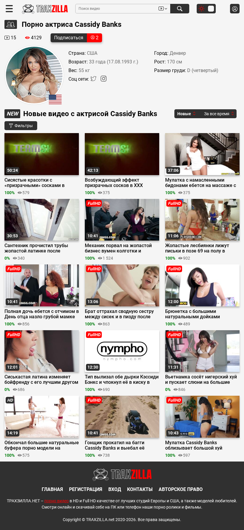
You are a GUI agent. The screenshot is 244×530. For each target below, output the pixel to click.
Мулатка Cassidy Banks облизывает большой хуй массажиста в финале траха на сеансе (200, 445)
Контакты (140, 489)
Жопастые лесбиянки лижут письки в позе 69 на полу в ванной (197, 248)
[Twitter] (94, 80)
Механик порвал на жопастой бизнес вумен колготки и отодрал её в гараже (118, 248)
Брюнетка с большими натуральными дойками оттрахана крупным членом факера (196, 314)
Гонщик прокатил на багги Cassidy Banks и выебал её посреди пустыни (115, 445)
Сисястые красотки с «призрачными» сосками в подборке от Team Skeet (34, 182)
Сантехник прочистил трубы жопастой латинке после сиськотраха (36, 248)
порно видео (56, 500)
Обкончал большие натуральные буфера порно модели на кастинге (41, 445)
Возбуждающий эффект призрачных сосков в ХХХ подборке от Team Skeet (114, 182)
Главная (52, 489)
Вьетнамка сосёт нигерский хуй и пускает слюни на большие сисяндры (201, 379)
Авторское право (181, 489)
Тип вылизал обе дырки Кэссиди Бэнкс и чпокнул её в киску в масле (122, 379)
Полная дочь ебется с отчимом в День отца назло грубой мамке (41, 314)
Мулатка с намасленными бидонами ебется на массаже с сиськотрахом (200, 182)
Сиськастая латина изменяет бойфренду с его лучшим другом (41, 379)
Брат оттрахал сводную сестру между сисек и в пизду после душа (119, 314)
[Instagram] (104, 80)
